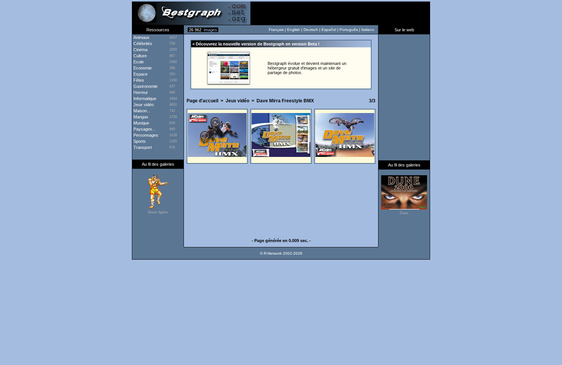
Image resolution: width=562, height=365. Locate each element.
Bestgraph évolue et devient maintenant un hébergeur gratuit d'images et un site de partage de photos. (307, 68)
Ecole (138, 62)
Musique (140, 123)
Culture (139, 55)
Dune (404, 213)
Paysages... (144, 129)
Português (348, 29)
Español (329, 29)
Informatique (144, 98)
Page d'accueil (202, 100)
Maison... (141, 110)
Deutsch (311, 29)
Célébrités (142, 43)
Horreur (140, 92)
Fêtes (138, 80)
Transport (142, 147)
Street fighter (158, 212)
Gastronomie (145, 86)
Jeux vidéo (237, 100)
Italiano (367, 29)
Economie (142, 68)
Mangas (140, 117)
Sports (139, 141)
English (293, 29)
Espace (140, 74)
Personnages (145, 135)
